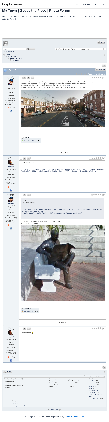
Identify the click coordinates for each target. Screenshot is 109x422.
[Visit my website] (10, 111)
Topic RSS (101, 69)
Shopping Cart (99, 4)
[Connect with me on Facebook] (10, 190)
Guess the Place (16, 58)
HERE (69, 85)
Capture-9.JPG (28, 311)
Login (77, 4)
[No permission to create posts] (104, 65)
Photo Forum (12, 56)
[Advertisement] (41, 30)
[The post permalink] (28, 77)
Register (86, 4)
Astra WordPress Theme (74, 417)
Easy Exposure (12, 4)
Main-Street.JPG (29, 141)
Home (8, 55)
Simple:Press (54, 409)
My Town (15, 60)
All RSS (8, 372)
